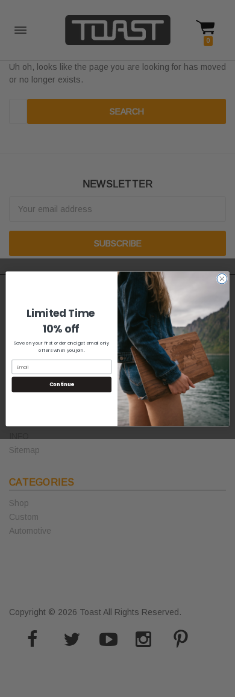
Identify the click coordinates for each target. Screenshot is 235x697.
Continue (61, 384)
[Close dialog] (222, 278)
